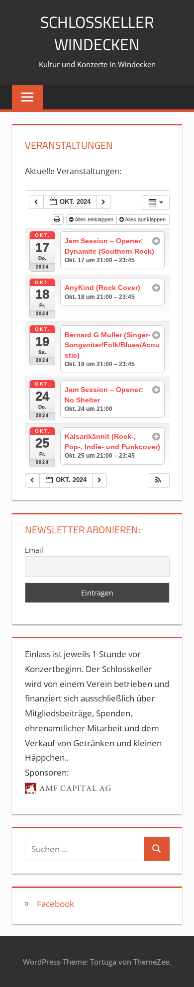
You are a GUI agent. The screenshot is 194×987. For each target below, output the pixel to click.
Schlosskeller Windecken (97, 33)
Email (34, 550)
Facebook (55, 903)
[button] (158, 480)
